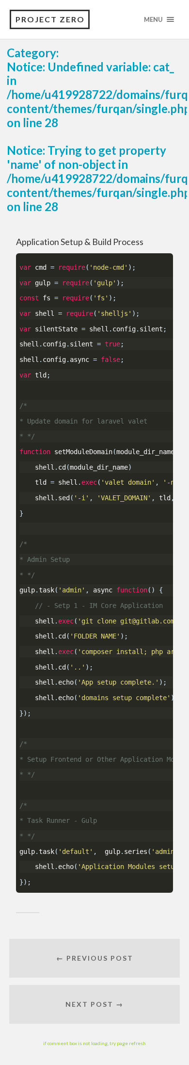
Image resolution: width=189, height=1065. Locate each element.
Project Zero (50, 19)
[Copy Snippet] (165, 258)
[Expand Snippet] (170, 258)
